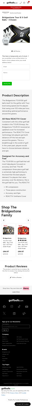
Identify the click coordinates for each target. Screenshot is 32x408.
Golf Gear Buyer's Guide (22, 339)
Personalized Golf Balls (22, 369)
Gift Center (19, 337)
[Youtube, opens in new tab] (27, 306)
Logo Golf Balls (20, 367)
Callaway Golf (5, 354)
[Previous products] (3, 220)
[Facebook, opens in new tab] (4, 306)
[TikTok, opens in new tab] (19, 306)
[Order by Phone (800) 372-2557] (20, 3)
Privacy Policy (14, 393)
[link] (24, 2)
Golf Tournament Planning (23, 341)
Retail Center (5, 341)
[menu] (4, 3)
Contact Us (4, 339)
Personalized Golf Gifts (22, 371)
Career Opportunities (7, 343)
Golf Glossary (5, 369)
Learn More (16, 292)
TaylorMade (4, 358)
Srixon (3, 356)
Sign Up (5, 330)
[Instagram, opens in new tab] (12, 306)
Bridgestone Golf (6, 352)
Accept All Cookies (22, 404)
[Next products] (28, 220)
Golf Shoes (19, 375)
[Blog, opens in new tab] (24, 313)
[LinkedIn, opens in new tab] (14, 313)
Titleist (3, 360)
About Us (4, 337)
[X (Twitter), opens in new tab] (4, 313)
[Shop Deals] (16, 8)
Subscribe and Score (21, 343)
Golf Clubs (19, 373)
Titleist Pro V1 (5, 375)
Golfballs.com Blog (6, 367)
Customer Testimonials (7, 371)
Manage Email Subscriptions (8, 345)
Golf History (5, 373)
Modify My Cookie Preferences (18, 400)
